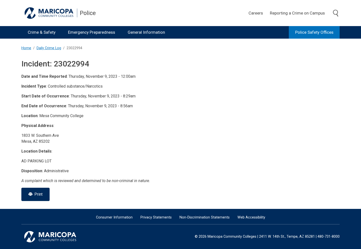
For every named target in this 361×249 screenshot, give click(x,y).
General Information (146, 32)
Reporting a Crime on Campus (297, 13)
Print (37, 194)
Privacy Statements (156, 217)
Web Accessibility (251, 217)
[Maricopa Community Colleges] (56, 236)
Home (26, 48)
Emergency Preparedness (91, 32)
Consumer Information (114, 217)
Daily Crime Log (49, 48)
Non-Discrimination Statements (205, 217)
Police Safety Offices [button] (314, 32)
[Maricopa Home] (50, 13)
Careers (256, 13)
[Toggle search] (336, 13)
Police (88, 13)
